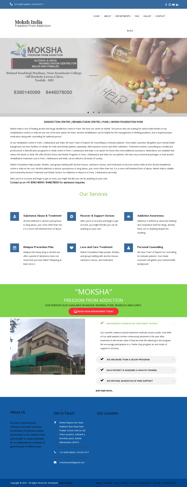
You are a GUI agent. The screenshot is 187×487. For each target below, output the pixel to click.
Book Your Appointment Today (95, 311)
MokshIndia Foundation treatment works (131, 323)
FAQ (137, 16)
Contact (160, 16)
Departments (123, 16)
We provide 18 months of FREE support (129, 381)
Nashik (99, 482)
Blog (130, 30)
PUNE (110, 305)
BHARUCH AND (124, 305)
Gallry (147, 16)
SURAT (137, 305)
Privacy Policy (169, 482)
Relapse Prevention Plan (38, 247)
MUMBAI (101, 305)
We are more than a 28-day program (128, 359)
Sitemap (157, 482)
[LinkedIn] (177, 5)
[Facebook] (166, 5)
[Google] (173, 5)
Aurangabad (145, 482)
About (107, 16)
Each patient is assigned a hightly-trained (131, 370)
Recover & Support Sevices (97, 215)
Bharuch (126, 482)
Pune (117, 482)
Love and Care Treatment (96, 247)
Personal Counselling (150, 247)
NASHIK (89, 305)
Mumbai (108, 482)
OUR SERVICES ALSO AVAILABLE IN (65, 305)
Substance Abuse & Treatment (42, 215)
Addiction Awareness (150, 215)
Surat (134, 482)
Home (97, 16)
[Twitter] (170, 5)
